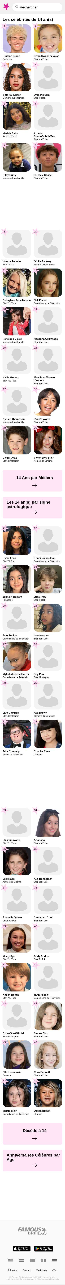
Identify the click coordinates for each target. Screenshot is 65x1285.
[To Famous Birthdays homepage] (6, 7)
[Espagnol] (21, 1260)
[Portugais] (32, 1260)
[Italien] (43, 1260)
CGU (54, 1270)
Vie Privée (41, 1270)
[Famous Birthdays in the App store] (22, 1249)
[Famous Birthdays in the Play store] (43, 1249)
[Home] (32, 1231)
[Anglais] (10, 1260)
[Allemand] (54, 1260)
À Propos (12, 1270)
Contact (27, 1270)
